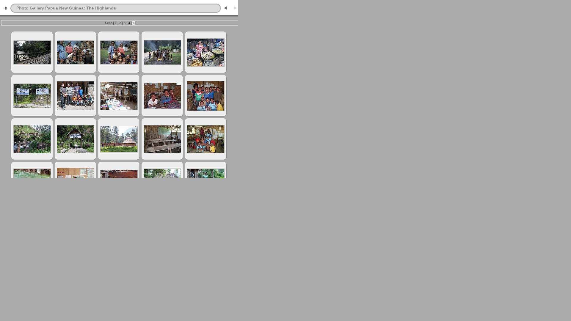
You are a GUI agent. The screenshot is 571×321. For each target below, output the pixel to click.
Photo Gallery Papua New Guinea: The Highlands (66, 8)
